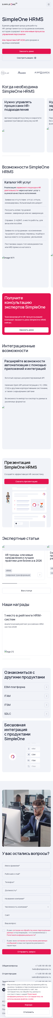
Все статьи (26, 590)
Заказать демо (26, 51)
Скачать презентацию (26, 481)
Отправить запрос (26, 951)
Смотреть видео (25, 58)
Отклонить (28, 1012)
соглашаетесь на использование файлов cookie (25, 997)
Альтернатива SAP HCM (13, 40)
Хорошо (28, 1004)
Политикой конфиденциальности (21, 935)
